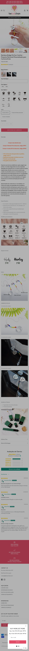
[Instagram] (18, 646)
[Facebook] (16, 646)
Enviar (17, 641)
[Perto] (25, 625)
